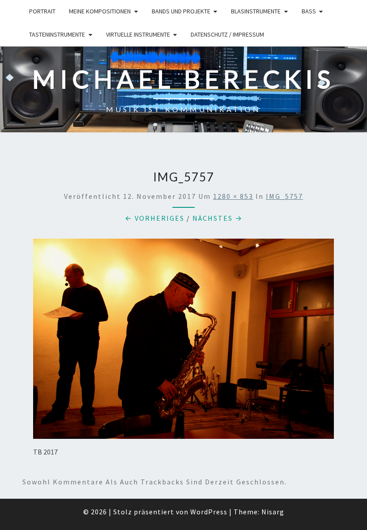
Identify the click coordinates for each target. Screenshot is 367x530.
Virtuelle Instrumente (138, 34)
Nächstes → (217, 218)
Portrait (42, 11)
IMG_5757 (284, 196)
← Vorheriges (154, 218)
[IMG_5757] (183, 341)
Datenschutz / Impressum (227, 34)
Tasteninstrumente (57, 34)
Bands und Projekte (181, 11)
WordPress (208, 511)
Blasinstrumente (256, 11)
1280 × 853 (233, 196)
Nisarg (272, 511)
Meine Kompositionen (100, 11)
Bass (309, 11)
